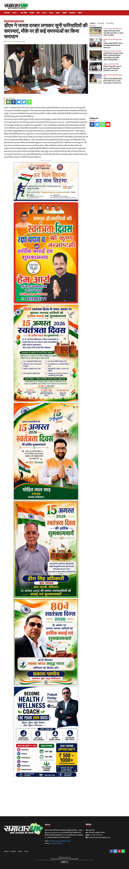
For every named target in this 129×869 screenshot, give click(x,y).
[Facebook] (13, 102)
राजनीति (31, 13)
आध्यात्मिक (72, 13)
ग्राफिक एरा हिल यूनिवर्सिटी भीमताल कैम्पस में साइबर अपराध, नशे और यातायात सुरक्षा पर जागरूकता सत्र (112, 81)
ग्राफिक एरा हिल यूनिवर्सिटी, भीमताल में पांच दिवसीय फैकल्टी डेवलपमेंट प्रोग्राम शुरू (113, 45)
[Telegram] (18, 102)
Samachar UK (9, 41)
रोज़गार (51, 13)
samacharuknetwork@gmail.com (60, 841)
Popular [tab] (100, 23)
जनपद (14, 13)
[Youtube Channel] (107, 124)
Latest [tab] (92, 23)
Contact (13, 851)
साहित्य (80, 13)
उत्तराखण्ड (7, 13)
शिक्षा (38, 13)
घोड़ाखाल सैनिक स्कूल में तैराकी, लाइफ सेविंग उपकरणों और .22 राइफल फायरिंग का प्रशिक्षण (113, 33)
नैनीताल (21, 21)
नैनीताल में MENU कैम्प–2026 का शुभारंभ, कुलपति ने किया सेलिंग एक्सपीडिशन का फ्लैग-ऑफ (112, 68)
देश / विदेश (24, 13)
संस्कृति (64, 13)
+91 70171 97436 (56, 843)
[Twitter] (24, 102)
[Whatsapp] (29, 102)
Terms (26, 851)
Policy (20, 851)
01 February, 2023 (20, 41)
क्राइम (58, 13)
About (6, 851)
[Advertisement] (46, 792)
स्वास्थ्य (44, 13)
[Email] (8, 102)
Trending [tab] (110, 23)
